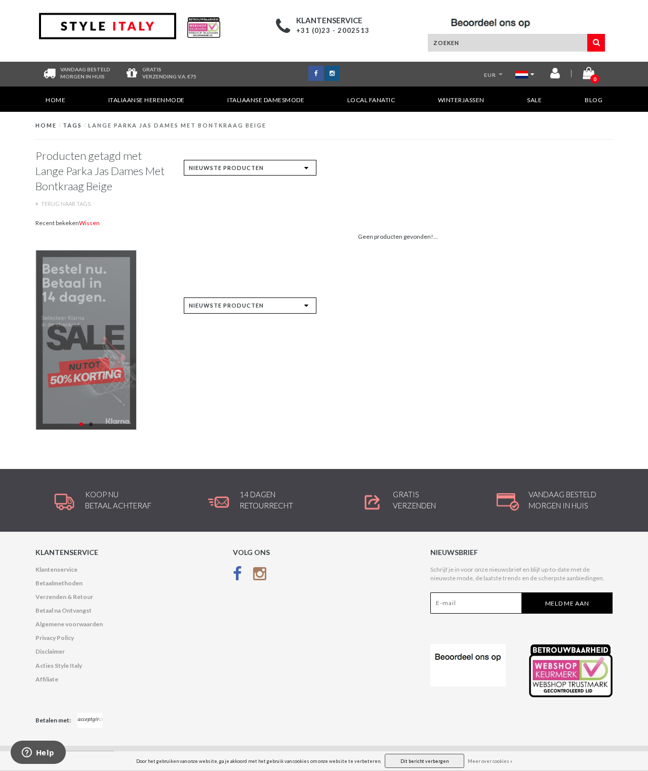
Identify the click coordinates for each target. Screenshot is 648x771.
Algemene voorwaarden (69, 624)
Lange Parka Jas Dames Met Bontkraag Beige (177, 125)
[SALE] (102, 340)
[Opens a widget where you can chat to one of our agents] (38, 753)
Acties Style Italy (58, 665)
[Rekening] (555, 75)
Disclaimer (50, 651)
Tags (72, 125)
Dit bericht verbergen (424, 761)
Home (55, 100)
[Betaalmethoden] (90, 720)
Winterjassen (461, 100)
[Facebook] (237, 576)
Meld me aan (567, 603)
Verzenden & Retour (64, 597)
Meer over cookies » (490, 761)
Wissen (89, 223)
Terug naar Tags (65, 203)
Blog (593, 100)
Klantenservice (56, 569)
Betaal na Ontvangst (63, 610)
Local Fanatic (371, 100)
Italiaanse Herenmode (146, 100)
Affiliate (46, 679)
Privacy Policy (54, 637)
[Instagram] (259, 576)
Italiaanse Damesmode (265, 100)
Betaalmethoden (59, 583)
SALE (534, 100)
